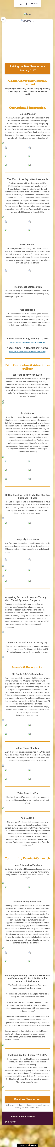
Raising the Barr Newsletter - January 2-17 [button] (27, 68)
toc (3, 19)
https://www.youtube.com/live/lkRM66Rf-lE (27, 342)
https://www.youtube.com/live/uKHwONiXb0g (27, 352)
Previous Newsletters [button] (27, 1099)
